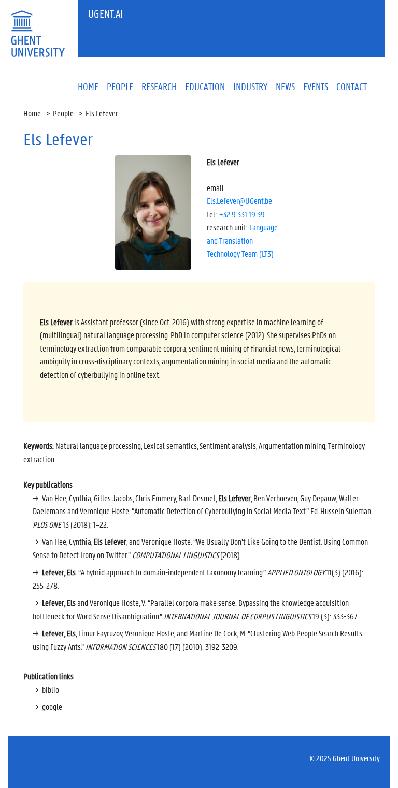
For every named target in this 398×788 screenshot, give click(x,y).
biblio (50, 689)
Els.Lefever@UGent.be (239, 200)
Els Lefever (102, 113)
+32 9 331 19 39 (242, 214)
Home (32, 113)
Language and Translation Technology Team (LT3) (242, 240)
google (52, 706)
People (63, 113)
